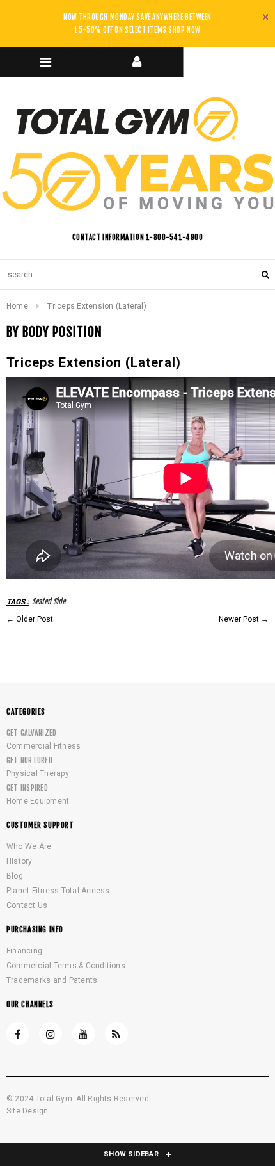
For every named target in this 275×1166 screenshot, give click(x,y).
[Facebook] (17, 1033)
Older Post (34, 619)
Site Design (27, 1110)
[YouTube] (83, 1033)
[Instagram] (50, 1033)
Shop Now (184, 30)
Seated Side (48, 601)
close (266, 17)
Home (17, 306)
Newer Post (239, 619)
